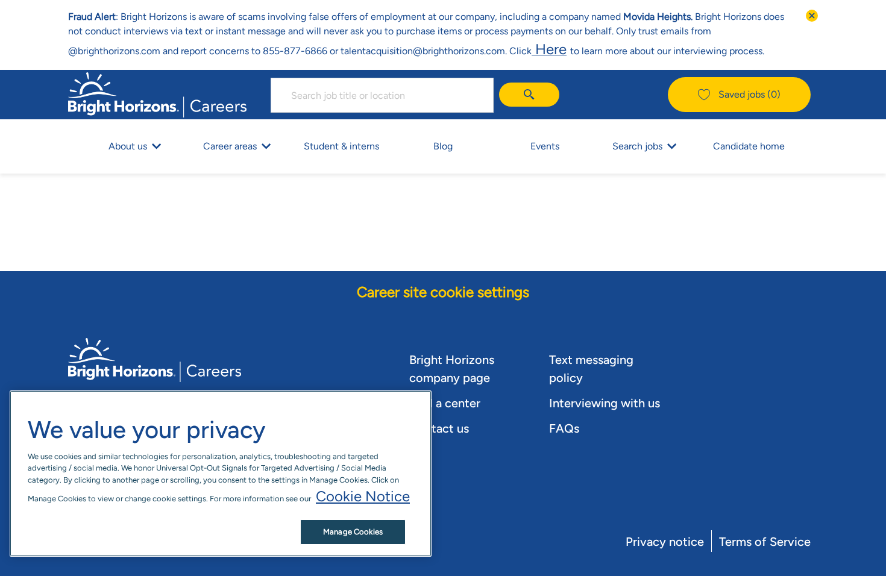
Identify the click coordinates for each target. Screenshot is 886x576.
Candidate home (749, 146)
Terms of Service (765, 541)
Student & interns (341, 146)
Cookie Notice (363, 496)
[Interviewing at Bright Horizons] (568, 49)
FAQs (564, 428)
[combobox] (382, 95)
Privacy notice (665, 541)
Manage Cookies (353, 531)
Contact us (439, 428)
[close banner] (812, 16)
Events (544, 146)
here (549, 49)
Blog (443, 146)
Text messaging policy (591, 368)
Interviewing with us (604, 403)
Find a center (444, 403)
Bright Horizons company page (451, 368)
